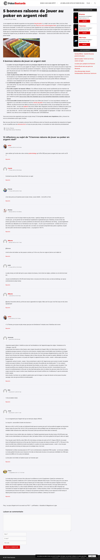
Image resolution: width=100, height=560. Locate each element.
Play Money (18, 129)
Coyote (10, 168)
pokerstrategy (32, 153)
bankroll (26, 106)
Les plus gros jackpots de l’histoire (85, 63)
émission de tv (22, 124)
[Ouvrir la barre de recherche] (95, 3)
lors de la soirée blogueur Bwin (47, 25)
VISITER (84, 21)
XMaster (10, 240)
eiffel (9, 145)
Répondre (8, 159)
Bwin (37, 25)
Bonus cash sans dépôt (48, 3)
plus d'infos (83, 556)
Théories (12, 128)
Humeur (13, 129)
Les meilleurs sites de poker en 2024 (72, 3)
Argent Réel (8, 129)
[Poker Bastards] (14, 3)
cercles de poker (38, 102)
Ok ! (92, 556)
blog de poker (38, 23)
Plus (88, 3)
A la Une (7, 128)
